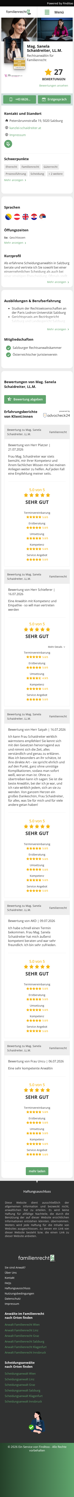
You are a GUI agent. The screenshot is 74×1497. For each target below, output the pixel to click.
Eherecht (11, 167)
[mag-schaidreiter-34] (19, 29)
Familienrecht (30, 167)
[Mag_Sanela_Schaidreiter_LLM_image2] (55, 29)
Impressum (17, 135)
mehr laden (37, 1171)
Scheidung (37, 174)
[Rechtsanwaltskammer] (8, 144)
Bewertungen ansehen (53, 85)
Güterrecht (50, 167)
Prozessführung (16, 174)
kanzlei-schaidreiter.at (25, 128)
